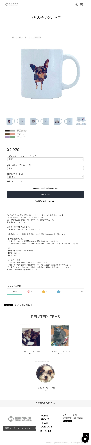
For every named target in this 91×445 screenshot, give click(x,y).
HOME (44, 415)
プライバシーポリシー (71, 415)
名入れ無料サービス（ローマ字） (19, 165)
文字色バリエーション (15, 174)
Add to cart (45, 195)
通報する (29, 305)
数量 (9, 181)
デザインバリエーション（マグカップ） (22, 156)
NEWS (44, 423)
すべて (15, 292)
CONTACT (46, 426)
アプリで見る (20, 305)
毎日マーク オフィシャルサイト (20, 428)
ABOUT (45, 419)
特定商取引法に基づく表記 (73, 418)
